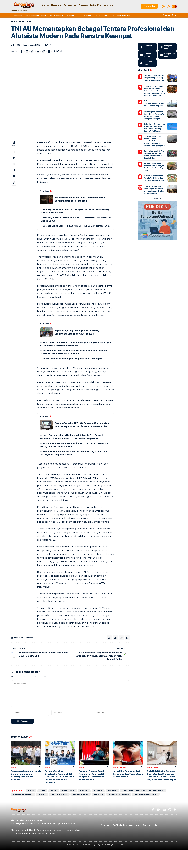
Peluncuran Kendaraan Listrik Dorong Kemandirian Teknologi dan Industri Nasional (26, 775)
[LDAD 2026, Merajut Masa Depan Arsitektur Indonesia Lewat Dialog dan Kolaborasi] (172, 189)
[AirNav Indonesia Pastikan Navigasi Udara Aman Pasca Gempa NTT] (172, 103)
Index (28, 21)
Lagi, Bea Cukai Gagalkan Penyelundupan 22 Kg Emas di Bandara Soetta (154, 77)
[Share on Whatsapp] (32, 51)
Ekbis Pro (98, 794)
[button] (168, 6)
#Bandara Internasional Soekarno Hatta (30, 15)
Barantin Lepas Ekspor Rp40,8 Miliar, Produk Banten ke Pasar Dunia (77, 226)
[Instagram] (172, 15)
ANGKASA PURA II (59, 794)
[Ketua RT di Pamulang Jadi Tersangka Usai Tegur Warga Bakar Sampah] (128, 753)
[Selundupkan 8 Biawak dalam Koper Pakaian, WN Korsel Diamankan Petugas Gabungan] (172, 114)
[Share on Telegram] (14, 170)
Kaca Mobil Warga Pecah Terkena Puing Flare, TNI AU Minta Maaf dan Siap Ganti (154, 166)
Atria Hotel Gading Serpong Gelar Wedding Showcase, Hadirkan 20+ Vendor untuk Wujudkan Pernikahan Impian (161, 775)
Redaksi (16, 45)
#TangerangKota (90, 15)
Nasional (98, 790)
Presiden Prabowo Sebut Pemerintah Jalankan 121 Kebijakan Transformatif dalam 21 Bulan (91, 775)
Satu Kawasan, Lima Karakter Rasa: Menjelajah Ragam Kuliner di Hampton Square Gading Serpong (154, 141)
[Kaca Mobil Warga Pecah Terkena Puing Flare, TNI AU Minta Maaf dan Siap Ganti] (172, 166)
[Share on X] (27, 51)
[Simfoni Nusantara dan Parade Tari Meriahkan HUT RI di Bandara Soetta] (172, 178)
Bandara (84, 790)
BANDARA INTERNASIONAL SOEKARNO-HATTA (142, 790)
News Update (68, 790)
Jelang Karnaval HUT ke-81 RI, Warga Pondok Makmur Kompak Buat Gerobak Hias (154, 154)
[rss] (147, 63)
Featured (123, 767)
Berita (14, 21)
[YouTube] (166, 15)
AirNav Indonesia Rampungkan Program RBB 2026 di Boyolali (73, 358)
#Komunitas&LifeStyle (121, 15)
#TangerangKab (73, 15)
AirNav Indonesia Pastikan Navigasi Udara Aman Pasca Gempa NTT (154, 103)
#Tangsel (105, 15)
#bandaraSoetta (80, 794)
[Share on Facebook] (21, 51)
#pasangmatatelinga (23, 794)
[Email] (38, 51)
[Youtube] (147, 55)
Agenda (42, 794)
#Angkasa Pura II (56, 15)
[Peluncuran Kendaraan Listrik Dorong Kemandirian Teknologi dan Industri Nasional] (26, 753)
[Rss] (175, 15)
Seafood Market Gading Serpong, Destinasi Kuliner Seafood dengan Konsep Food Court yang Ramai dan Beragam (154, 90)
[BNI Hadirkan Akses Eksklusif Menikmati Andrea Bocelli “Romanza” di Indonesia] (46, 199)
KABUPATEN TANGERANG (146, 794)
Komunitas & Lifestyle (119, 794)
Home (21, 21)
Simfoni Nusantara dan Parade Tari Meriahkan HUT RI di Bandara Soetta (154, 178)
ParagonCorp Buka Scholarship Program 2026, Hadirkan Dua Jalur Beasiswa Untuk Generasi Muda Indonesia (59, 777)
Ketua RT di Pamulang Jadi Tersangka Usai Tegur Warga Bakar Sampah (128, 774)
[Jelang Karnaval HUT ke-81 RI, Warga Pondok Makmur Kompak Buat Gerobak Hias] (172, 153)
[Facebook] (163, 15)
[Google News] (169, 15)
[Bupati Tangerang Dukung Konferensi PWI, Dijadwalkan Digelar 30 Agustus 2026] (46, 332)
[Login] (163, 6)
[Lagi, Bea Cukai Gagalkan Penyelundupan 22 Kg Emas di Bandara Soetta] (172, 78)
